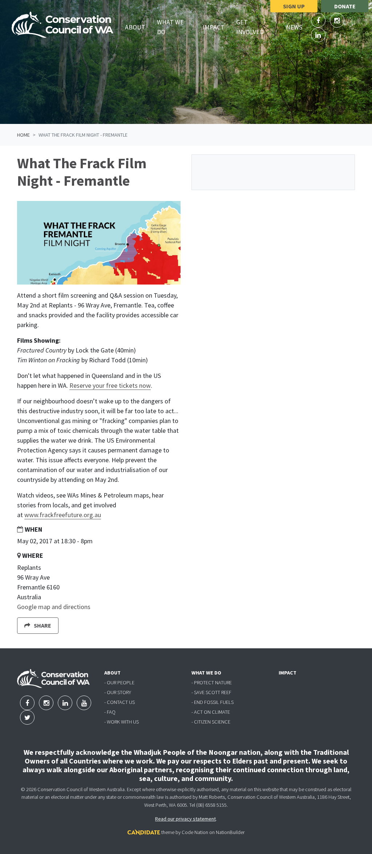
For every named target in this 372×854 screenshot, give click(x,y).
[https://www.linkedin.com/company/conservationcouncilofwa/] (318, 35)
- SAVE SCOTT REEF (211, 692)
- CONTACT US (119, 702)
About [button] (138, 27)
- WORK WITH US (121, 721)
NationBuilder (230, 832)
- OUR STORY (117, 692)
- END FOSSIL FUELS (212, 702)
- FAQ (110, 712)
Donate (345, 6)
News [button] (297, 27)
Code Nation (195, 832)
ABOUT (112, 672)
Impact (214, 27)
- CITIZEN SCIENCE (210, 721)
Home (23, 135)
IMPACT (287, 672)
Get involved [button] (258, 26)
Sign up (294, 6)
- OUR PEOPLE (119, 682)
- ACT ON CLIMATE (210, 712)
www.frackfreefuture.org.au (62, 515)
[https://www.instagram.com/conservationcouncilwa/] (337, 20)
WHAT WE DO (206, 672)
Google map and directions (53, 607)
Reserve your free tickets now (110, 385)
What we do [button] (177, 26)
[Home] (62, 25)
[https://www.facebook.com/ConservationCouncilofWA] (319, 20)
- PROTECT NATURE (211, 682)
